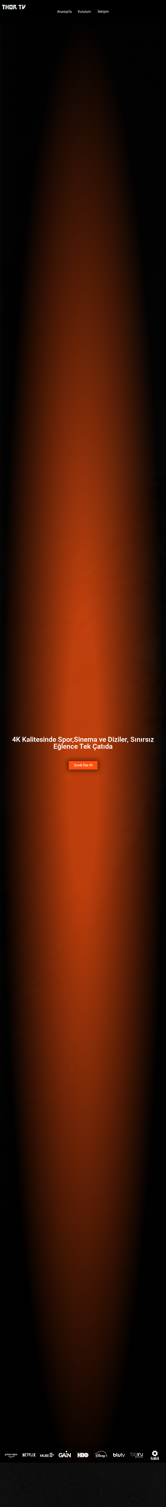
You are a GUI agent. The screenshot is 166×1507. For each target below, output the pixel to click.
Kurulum (85, 12)
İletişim (103, 12)
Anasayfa (64, 12)
